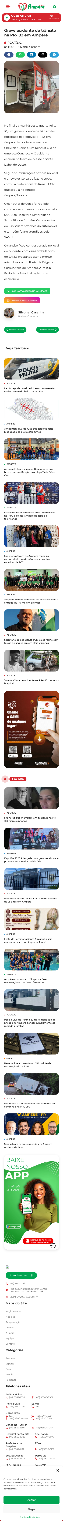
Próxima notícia (46, 329)
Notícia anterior (16, 329)
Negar (31, 1509)
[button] (57, 1470)
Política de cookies (30, 1517)
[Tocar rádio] (7, 17)
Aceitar (31, 1499)
